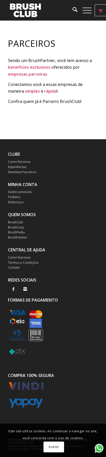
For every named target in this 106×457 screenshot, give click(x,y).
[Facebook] (13, 289)
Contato (14, 267)
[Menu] (84, 10)
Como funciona (19, 162)
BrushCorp (16, 227)
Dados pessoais (20, 192)
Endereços (15, 202)
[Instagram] (25, 289)
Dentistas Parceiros (22, 172)
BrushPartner (17, 237)
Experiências (17, 167)
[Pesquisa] (72, 10)
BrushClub (15, 222)
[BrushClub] (44, 10)
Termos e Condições (23, 262)
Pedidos (14, 197)
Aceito (54, 447)
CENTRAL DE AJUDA (26, 250)
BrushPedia (16, 232)
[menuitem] (72, 10)
